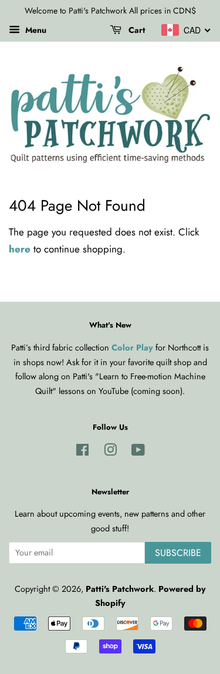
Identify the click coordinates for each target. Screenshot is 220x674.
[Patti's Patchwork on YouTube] (138, 452)
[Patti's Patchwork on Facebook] (82, 452)
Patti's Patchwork (120, 589)
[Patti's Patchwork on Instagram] (110, 452)
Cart (135, 30)
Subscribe (178, 553)
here (20, 249)
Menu (34, 30)
